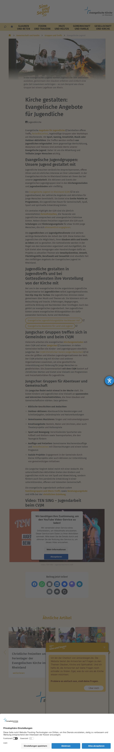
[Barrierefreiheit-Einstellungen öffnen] (109, 380)
